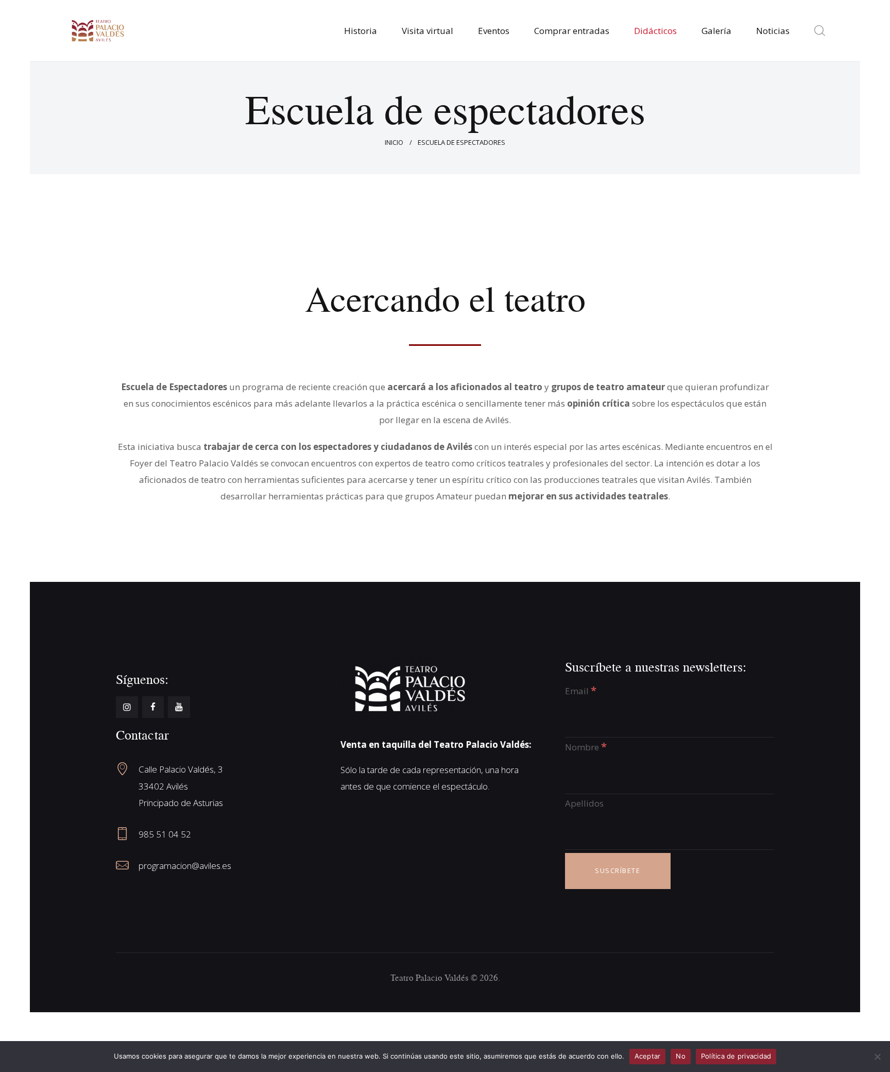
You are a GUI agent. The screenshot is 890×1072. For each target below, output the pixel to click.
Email (580, 691)
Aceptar (648, 1056)
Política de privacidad (736, 1056)
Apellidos (584, 803)
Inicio (394, 142)
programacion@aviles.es (185, 866)
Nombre (586, 747)
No (681, 1056)
